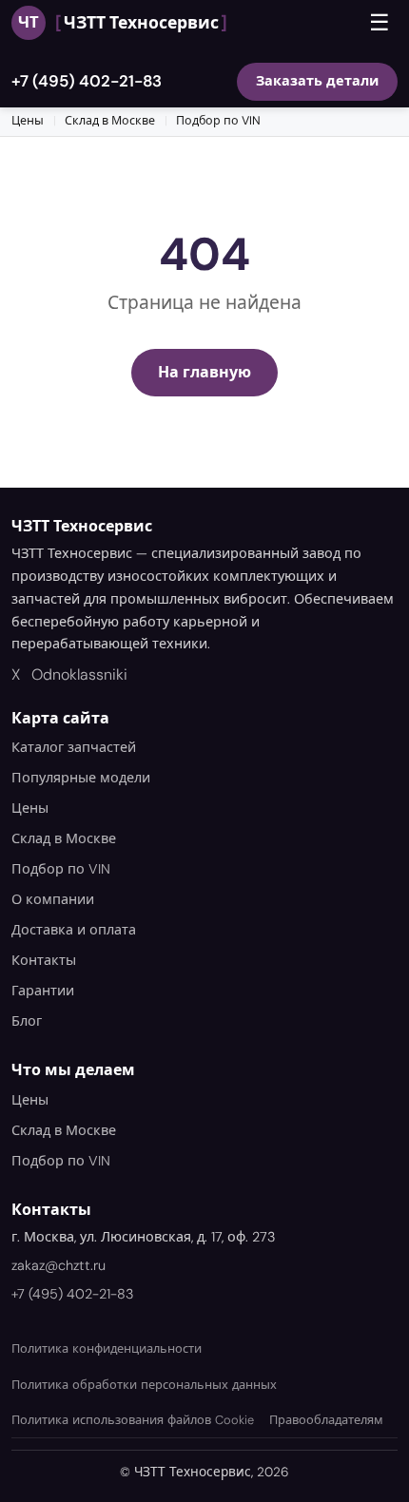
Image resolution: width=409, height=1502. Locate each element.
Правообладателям (326, 1420)
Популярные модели (80, 777)
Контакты (43, 960)
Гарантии (42, 990)
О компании (52, 899)
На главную (204, 372)
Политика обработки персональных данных (144, 1385)
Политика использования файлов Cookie (132, 1420)
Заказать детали (317, 80)
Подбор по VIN (218, 120)
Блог (26, 1021)
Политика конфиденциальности (106, 1348)
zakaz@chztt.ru (58, 1265)
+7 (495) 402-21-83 (86, 80)
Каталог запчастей (73, 747)
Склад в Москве (110, 120)
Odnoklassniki (79, 674)
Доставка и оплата (73, 929)
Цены (27, 120)
